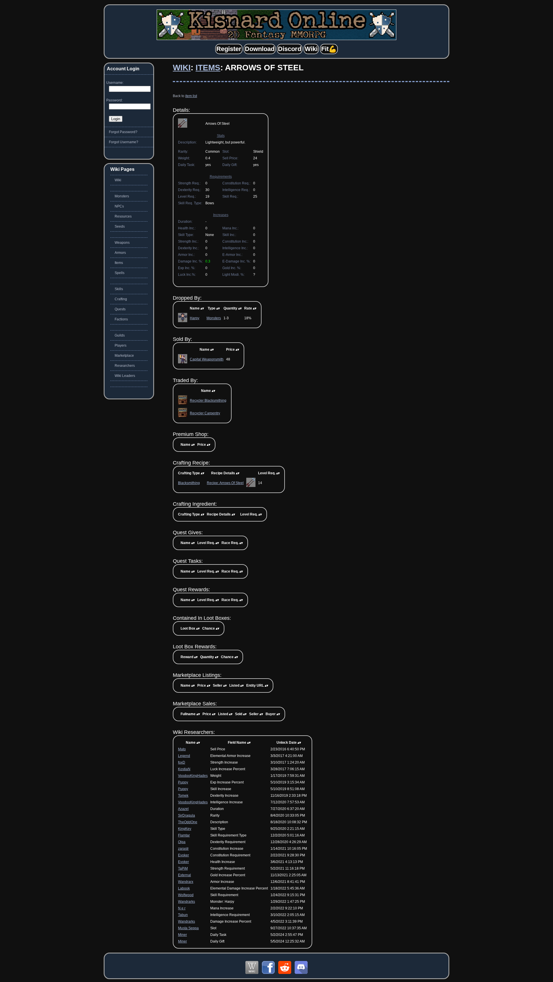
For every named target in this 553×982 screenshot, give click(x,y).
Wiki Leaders (125, 376)
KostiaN (184, 769)
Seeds (120, 226)
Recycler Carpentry (205, 413)
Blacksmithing (189, 483)
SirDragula (186, 815)
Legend (184, 756)
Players (120, 345)
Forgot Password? (123, 132)
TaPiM (183, 868)
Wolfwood (186, 895)
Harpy (194, 318)
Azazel (183, 809)
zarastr (183, 849)
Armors (120, 253)
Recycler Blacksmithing (208, 401)
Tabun (183, 915)
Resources (123, 216)
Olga (181, 842)
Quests (120, 309)
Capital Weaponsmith (207, 359)
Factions (121, 319)
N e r (181, 908)
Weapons (122, 243)
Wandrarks (186, 902)
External (184, 875)
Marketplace (124, 356)
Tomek (183, 796)
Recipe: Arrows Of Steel (225, 483)
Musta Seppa (188, 928)
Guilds (120, 335)
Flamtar (184, 835)
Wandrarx (185, 882)
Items (208, 67)
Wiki (182, 67)
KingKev (184, 829)
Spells (119, 273)
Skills (119, 289)
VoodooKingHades (193, 776)
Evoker (183, 855)
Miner (182, 935)
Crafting (121, 299)
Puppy (183, 782)
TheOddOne (187, 822)
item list (191, 96)
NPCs (119, 206)
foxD (181, 762)
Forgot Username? (123, 142)
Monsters (214, 318)
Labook (184, 888)
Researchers (125, 366)
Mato (182, 749)
